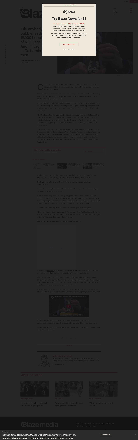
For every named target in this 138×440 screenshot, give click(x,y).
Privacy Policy (69, 438)
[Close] (135, 434)
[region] (69, 435)
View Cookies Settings (106, 434)
